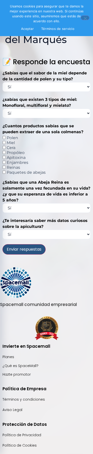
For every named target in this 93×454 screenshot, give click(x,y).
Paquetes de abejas (26, 172)
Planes (8, 356)
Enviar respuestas (24, 249)
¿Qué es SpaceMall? (20, 365)
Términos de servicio (57, 29)
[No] (85, 18)
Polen (12, 138)
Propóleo (15, 153)
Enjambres (17, 163)
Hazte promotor (16, 374)
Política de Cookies (19, 445)
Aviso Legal (12, 409)
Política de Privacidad (22, 434)
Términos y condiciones (23, 399)
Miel (10, 143)
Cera (10, 148)
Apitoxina (16, 158)
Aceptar (27, 29)
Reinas (13, 168)
